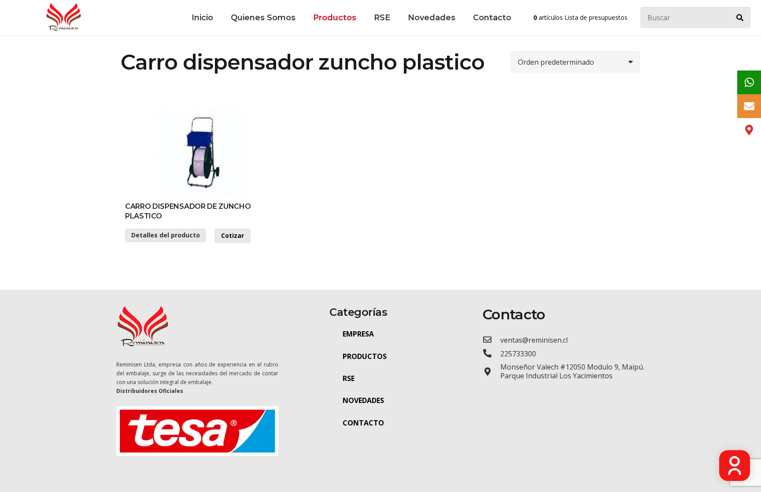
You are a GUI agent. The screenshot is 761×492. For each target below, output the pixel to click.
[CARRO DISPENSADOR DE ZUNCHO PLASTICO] (201, 153)
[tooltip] (749, 82)
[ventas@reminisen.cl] (491, 339)
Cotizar (232, 235)
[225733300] (491, 353)
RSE (349, 378)
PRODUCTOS (365, 356)
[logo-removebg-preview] (63, 17)
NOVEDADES (363, 400)
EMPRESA (358, 334)
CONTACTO (363, 423)
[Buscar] (739, 17)
